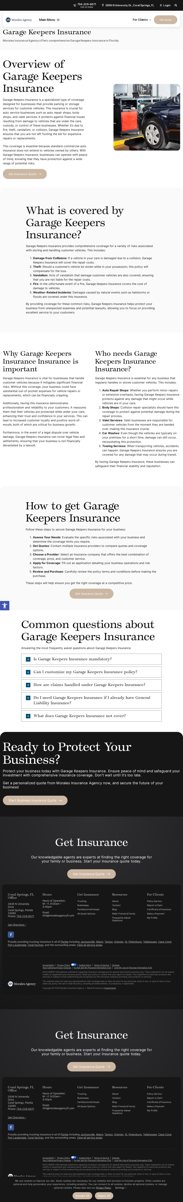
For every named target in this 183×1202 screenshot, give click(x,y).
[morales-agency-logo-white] (22, 982)
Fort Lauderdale (17, 944)
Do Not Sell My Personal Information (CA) (92, 967)
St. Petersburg (133, 941)
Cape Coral (164, 941)
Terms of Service (101, 965)
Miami (99, 941)
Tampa (109, 941)
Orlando (118, 941)
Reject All (104, 1196)
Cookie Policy (85, 965)
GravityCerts (110, 988)
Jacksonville (87, 941)
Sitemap (116, 965)
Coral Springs (35, 944)
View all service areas (89, 944)
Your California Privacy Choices (57, 967)
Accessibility (48, 965)
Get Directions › (17, 924)
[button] (4, 605)
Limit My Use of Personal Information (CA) (133, 967)
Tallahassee (150, 941)
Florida (64, 941)
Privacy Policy (63, 965)
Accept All (82, 1196)
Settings (120, 1187)
